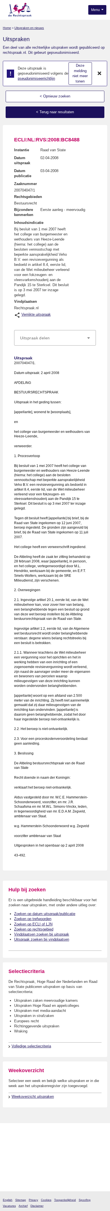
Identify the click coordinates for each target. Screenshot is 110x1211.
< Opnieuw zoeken (55, 96)
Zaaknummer (25, 184)
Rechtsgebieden (28, 197)
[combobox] (55, 338)
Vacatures (9, 1205)
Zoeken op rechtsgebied (33, 929)
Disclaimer (36, 1205)
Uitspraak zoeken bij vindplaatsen (41, 939)
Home (7, 28)
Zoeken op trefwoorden (32, 919)
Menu (96, 10)
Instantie (21, 150)
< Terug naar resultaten (55, 112)
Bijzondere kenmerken (23, 212)
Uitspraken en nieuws (29, 28)
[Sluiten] (99, 73)
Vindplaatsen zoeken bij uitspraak (41, 934)
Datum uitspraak (22, 160)
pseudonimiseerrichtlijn (36, 78)
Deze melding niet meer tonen (80, 73)
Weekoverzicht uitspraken (33, 1096)
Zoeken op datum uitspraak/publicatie (44, 914)
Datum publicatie (22, 173)
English (7, 1199)
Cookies (46, 1199)
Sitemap (20, 1199)
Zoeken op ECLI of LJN (33, 924)
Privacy (33, 1199)
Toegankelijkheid (65, 1199)
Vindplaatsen (25, 301)
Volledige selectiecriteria (31, 1046)
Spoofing (85, 1199)
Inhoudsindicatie (28, 223)
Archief (23, 1205)
